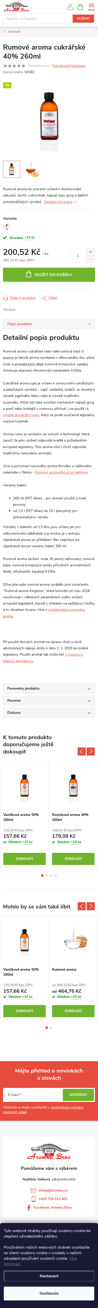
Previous (82, 751)
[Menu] (91, 6)
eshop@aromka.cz (53, 1190)
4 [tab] (56, 875)
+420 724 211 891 (53, 1199)
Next (91, 751)
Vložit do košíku (53, 275)
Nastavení (49, 1276)
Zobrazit (24, 858)
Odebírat (78, 1094)
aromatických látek (28, 364)
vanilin (82, 364)
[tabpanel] (24, 815)
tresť (76, 351)
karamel (38, 571)
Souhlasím (49, 1293)
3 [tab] (51, 875)
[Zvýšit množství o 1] (90, 252)
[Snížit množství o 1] (90, 259)
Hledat (83, 18)
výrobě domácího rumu (21, 415)
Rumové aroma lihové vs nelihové (61, 472)
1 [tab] (42, 875)
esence (8, 357)
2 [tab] (46, 875)
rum (33, 383)
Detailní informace (58, 202)
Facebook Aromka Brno (53, 1207)
